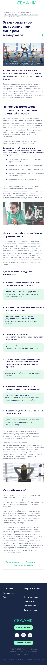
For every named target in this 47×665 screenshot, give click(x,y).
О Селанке (8, 589)
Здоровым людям (32, 589)
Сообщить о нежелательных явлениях (23, 651)
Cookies (34, 649)
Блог (5, 597)
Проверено (8, 593)
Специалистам (31, 597)
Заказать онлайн (23, 643)
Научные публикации (23, 565)
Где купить (30, 562)
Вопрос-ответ (30, 610)
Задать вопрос (13, 562)
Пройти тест (30, 606)
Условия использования (23, 654)
